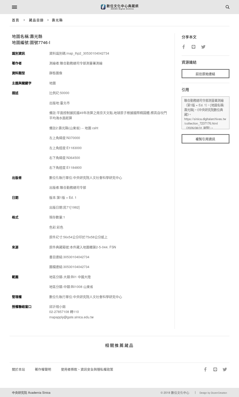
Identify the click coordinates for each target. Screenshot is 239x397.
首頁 (15, 20)
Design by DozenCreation (213, 392)
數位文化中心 (180, 392)
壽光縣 (57, 20)
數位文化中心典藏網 (119, 7)
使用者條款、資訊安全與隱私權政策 (87, 369)
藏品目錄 (36, 20)
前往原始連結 (205, 73)
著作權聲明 (43, 369)
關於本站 (18, 369)
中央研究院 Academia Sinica (31, 392)
